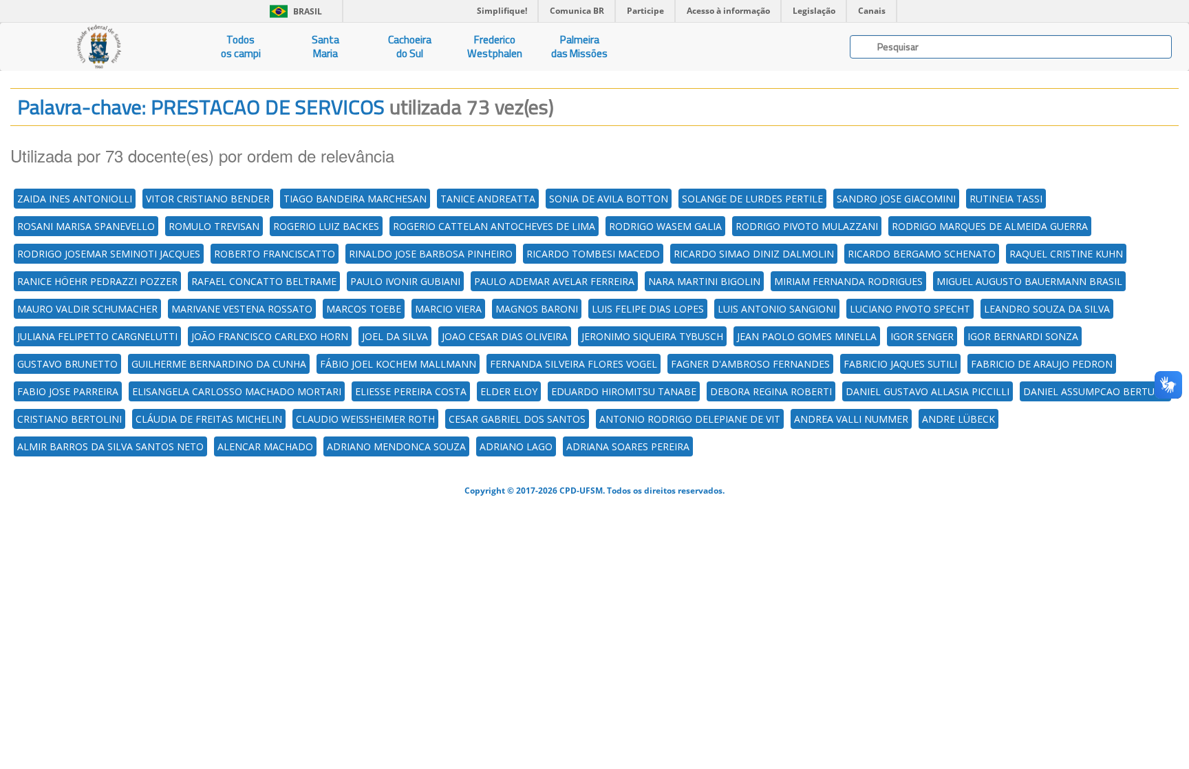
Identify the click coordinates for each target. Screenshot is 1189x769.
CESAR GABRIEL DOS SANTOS (517, 418)
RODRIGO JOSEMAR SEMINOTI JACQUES (108, 253)
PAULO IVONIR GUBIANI (405, 281)
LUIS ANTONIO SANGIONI (777, 308)
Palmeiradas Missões (579, 46)
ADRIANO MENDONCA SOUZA (396, 446)
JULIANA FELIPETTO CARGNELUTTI (97, 336)
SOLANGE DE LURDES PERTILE (752, 198)
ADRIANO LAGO (516, 446)
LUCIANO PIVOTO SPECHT (910, 308)
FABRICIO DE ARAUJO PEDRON (1042, 363)
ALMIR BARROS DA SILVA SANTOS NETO (110, 446)
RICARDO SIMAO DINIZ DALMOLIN (754, 253)
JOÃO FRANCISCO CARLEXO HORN (269, 336)
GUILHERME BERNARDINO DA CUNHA (218, 363)
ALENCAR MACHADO (265, 446)
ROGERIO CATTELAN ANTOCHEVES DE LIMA (494, 226)
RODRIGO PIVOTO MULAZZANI (807, 226)
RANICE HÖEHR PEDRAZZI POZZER (97, 281)
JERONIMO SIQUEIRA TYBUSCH (652, 336)
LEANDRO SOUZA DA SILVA (1047, 308)
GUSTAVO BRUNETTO (67, 363)
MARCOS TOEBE (363, 308)
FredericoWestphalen (494, 46)
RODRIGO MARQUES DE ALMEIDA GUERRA (990, 226)
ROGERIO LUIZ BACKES (326, 226)
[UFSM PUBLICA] (99, 47)
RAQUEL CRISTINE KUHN (1066, 253)
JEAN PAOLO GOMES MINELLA (807, 336)
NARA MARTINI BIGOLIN (704, 281)
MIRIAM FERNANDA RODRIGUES (848, 281)
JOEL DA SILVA (395, 336)
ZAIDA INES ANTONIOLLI (74, 198)
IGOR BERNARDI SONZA (1022, 336)
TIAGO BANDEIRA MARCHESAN (355, 198)
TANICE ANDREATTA (487, 198)
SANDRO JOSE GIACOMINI (896, 198)
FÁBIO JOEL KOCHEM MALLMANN (398, 363)
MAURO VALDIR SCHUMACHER (87, 308)
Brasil (293, 11)
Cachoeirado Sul (409, 46)
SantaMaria (325, 46)
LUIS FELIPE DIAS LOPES (648, 308)
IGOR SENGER (922, 336)
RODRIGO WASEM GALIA (665, 226)
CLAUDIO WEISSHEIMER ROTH (365, 418)
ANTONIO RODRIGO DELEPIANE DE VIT (689, 418)
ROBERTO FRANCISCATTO (274, 253)
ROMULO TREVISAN (214, 226)
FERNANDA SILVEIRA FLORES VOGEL (573, 363)
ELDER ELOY (508, 391)
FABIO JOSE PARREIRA (67, 391)
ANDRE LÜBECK (958, 418)
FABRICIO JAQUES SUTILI (900, 363)
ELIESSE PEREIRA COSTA (411, 391)
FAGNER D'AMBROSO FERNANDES (750, 363)
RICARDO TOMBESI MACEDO (593, 253)
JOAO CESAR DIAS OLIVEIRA (505, 336)
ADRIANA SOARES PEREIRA (627, 446)
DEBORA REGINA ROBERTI (771, 391)
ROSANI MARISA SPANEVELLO (86, 226)
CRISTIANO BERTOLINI (69, 418)
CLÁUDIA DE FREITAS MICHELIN (209, 418)
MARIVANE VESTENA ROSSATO (241, 308)
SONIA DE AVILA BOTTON (608, 198)
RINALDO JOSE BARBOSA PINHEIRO (431, 253)
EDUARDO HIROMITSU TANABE (623, 391)
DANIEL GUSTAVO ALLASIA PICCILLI (927, 391)
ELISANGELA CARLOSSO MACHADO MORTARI (236, 391)
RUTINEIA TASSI (1006, 198)
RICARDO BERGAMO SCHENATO (922, 253)
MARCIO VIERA (448, 308)
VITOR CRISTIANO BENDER (208, 198)
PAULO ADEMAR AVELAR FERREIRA (554, 281)
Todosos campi (241, 46)
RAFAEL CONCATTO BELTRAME (263, 281)
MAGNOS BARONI (536, 308)
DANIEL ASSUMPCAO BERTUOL (1095, 391)
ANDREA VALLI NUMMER (851, 418)
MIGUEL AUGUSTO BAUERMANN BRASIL (1029, 281)
